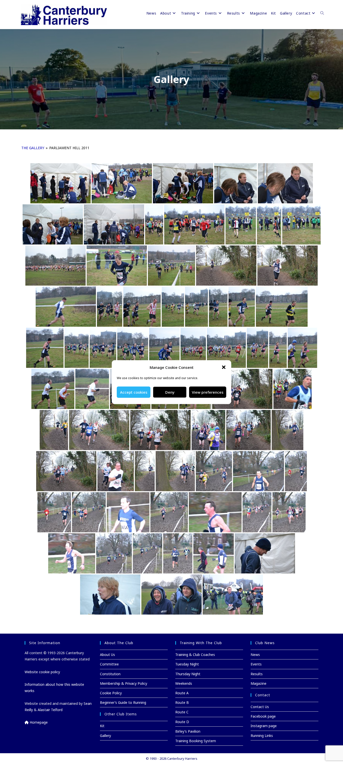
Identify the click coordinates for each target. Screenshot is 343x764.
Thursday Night (187, 673)
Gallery (105, 735)
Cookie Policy (111, 693)
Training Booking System (195, 740)
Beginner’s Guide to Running (123, 702)
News (255, 654)
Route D (182, 721)
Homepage (38, 722)
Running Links (262, 735)
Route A (182, 693)
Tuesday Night (187, 664)
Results (257, 673)
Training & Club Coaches (195, 654)
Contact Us (260, 706)
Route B (182, 702)
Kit (102, 725)
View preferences (207, 392)
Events (256, 664)
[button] (223, 367)
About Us (107, 654)
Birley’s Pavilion (187, 731)
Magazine (258, 683)
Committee (109, 664)
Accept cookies (133, 392)
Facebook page (263, 716)
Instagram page (264, 725)
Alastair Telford (50, 709)
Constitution (110, 673)
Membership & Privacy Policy (123, 683)
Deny (170, 392)
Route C (182, 712)
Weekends (183, 683)
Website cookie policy (42, 671)
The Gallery (32, 147)
